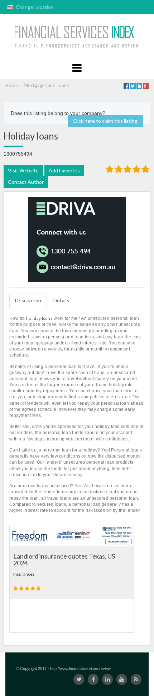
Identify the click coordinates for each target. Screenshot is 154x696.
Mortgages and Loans (46, 85)
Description (28, 300)
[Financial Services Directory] (77, 37)
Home (11, 85)
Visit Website (23, 170)
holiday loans (39, 318)
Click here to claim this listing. (106, 121)
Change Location (34, 7)
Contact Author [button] (26, 182)
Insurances (24, 574)
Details (61, 300)
